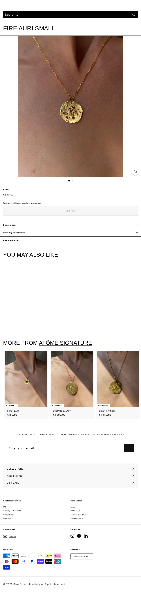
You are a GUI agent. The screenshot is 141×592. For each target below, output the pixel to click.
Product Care (9, 515)
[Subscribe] (129, 448)
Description (9, 225)
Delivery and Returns (12, 511)
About (73, 507)
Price (6, 189)
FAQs (5, 507)
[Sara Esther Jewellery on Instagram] (72, 536)
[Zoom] (135, 171)
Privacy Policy (76, 519)
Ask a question (11, 240)
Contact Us (75, 511)
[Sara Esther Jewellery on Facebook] (79, 536)
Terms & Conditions (78, 515)
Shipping (17, 203)
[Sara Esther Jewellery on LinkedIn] (86, 536)
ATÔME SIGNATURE (65, 343)
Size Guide (7, 519)
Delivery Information (14, 232)
